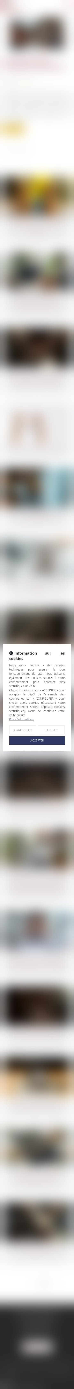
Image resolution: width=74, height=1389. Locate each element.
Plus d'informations (21, 719)
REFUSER (51, 730)
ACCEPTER (37, 740)
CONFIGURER (22, 730)
